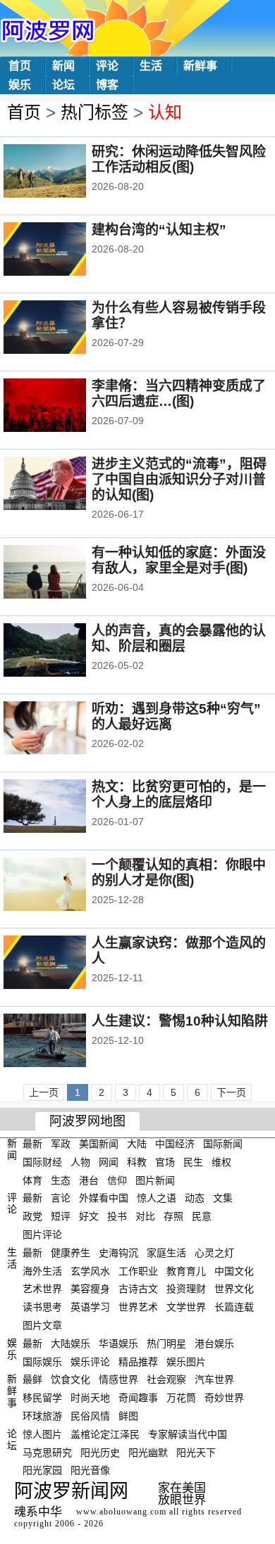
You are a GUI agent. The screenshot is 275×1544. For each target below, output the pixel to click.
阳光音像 (90, 1470)
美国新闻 (98, 1143)
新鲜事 (200, 66)
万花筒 (181, 1397)
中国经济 (175, 1143)
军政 (61, 1143)
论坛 (63, 85)
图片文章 (42, 1325)
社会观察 (166, 1379)
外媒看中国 (103, 1198)
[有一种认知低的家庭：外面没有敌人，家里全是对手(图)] (64, 573)
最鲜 (32, 1379)
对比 (145, 1216)
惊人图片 (42, 1434)
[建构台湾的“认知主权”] (64, 250)
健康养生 (70, 1252)
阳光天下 (196, 1451)
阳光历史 (100, 1451)
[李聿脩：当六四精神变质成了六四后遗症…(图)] (64, 406)
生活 (151, 66)
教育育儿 (186, 1270)
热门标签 (94, 112)
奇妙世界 (224, 1397)
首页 (19, 66)
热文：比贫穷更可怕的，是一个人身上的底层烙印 (179, 794)
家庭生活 (166, 1252)
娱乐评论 (90, 1361)
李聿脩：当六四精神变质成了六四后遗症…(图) (179, 393)
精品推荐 (138, 1361)
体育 (32, 1179)
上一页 (44, 1092)
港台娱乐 (214, 1343)
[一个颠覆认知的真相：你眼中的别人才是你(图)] (64, 885)
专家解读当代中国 (187, 1434)
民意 (202, 1216)
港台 (89, 1179)
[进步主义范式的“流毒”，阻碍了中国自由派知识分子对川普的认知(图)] (64, 485)
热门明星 (166, 1343)
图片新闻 (155, 1179)
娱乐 (19, 85)
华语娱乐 (118, 1343)
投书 (117, 1216)
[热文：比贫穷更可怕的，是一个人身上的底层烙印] (64, 807)
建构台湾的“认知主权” (159, 229)
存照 (173, 1216)
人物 (80, 1162)
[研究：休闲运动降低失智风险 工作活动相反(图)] (64, 172)
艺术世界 (42, 1288)
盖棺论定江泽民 (105, 1434)
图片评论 (42, 1234)
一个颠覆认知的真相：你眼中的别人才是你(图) (179, 872)
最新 (32, 1143)
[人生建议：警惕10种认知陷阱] (64, 1042)
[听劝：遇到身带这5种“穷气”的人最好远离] (64, 729)
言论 (61, 1198)
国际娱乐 (42, 1361)
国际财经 (42, 1162)
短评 (61, 1216)
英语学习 (90, 1307)
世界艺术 (138, 1307)
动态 (194, 1198)
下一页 (231, 1092)
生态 (61, 1179)
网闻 (108, 1162)
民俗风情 (90, 1416)
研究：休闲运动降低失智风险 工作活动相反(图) (179, 159)
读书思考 (42, 1307)
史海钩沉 (118, 1252)
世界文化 (234, 1288)
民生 (193, 1162)
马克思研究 (47, 1451)
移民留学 (42, 1397)
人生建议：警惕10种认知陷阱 (180, 1021)
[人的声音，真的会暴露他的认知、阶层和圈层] (64, 651)
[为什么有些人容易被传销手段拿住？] (64, 328)
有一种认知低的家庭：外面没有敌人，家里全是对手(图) (179, 560)
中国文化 (234, 1270)
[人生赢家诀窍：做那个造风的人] (64, 964)
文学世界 (186, 1307)
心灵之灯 (214, 1252)
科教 (137, 1162)
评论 (107, 66)
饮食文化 (70, 1379)
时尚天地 (90, 1397)
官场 (165, 1162)
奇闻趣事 (138, 1397)
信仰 (117, 1179)
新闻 (63, 66)
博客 (107, 85)
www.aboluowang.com (121, 1512)
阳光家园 (42, 1470)
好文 (89, 1216)
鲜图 (128, 1416)
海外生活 (42, 1270)
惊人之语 (156, 1198)
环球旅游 (42, 1416)
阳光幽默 (148, 1451)
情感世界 (118, 1379)
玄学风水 (90, 1270)
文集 (223, 1198)
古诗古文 (138, 1288)
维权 (221, 1162)
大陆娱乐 (70, 1343)
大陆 (137, 1143)
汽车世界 (214, 1379)
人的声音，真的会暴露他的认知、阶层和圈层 (179, 638)
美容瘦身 (90, 1288)
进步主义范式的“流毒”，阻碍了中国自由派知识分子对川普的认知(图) (179, 479)
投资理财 (186, 1288)
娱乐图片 (186, 1361)
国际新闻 (223, 1143)
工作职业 (138, 1270)
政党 (32, 1216)
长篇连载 (234, 1307)
